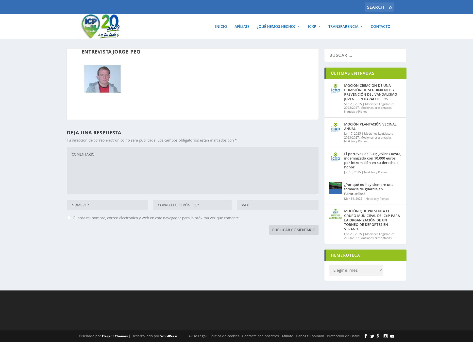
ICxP (312, 26)
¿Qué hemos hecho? (276, 26)
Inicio (221, 26)
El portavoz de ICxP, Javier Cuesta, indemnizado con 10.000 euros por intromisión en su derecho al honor (372, 160)
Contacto (380, 26)
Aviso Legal (197, 336)
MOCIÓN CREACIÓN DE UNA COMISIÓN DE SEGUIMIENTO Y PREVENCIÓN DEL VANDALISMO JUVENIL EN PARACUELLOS (370, 92)
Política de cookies (224, 336)
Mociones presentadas (376, 108)
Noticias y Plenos (355, 111)
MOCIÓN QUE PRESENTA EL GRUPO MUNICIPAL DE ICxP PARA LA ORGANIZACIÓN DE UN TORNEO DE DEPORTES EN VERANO (372, 220)
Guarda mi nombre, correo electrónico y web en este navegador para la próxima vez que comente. (156, 217)
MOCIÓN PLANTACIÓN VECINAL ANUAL (370, 126)
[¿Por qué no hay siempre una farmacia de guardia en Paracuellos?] (335, 188)
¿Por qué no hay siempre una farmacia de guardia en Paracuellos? (368, 189)
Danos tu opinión (310, 336)
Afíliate (242, 26)
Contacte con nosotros (260, 336)
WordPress (168, 336)
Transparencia (343, 26)
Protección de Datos (343, 336)
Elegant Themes (115, 336)
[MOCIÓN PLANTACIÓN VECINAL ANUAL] (335, 127)
